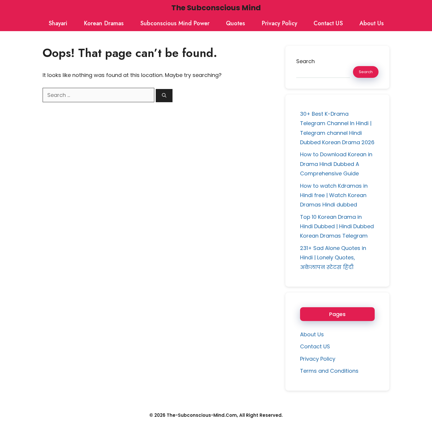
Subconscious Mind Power (175, 23)
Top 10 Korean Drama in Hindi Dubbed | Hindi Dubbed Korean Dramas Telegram (337, 226)
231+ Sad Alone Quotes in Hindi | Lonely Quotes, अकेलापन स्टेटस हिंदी (333, 257)
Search (305, 61)
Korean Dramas (104, 23)
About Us (371, 23)
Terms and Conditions (329, 370)
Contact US (328, 23)
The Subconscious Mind (216, 8)
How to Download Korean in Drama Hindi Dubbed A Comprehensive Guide (336, 164)
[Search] (164, 95)
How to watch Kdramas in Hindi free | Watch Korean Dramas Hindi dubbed (334, 195)
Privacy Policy (279, 23)
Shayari (57, 23)
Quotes (235, 23)
